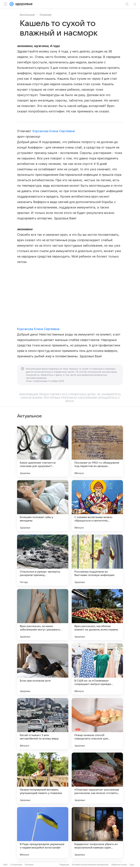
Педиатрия (45, 14)
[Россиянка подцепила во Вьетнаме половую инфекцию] (97, 560)
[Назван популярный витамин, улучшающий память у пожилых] (42, 778)
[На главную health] (23, 4)
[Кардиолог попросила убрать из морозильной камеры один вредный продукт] (97, 832)
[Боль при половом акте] (42, 669)
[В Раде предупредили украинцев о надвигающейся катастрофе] (42, 832)
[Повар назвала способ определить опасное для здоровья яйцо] (97, 723)
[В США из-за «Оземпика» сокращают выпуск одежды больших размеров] (97, 669)
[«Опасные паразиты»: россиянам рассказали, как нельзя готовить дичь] (97, 778)
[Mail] (12, 4)
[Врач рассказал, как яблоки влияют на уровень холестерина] (97, 614)
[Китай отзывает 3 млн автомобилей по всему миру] (42, 723)
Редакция (64, 864)
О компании (16, 864)
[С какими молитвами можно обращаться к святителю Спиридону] (97, 505)
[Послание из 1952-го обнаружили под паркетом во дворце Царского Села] (97, 451)
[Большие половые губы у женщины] (42, 505)
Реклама (29, 864)
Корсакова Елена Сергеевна (53, 131)
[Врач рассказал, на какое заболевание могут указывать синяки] (42, 614)
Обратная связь (119, 864)
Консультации (27, 14)
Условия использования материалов (90, 864)
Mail (5, 864)
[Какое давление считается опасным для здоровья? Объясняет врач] (42, 451)
